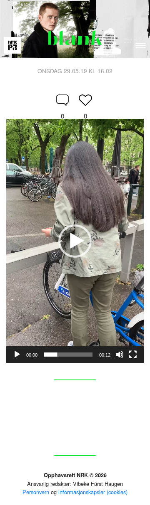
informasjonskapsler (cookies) (93, 492)
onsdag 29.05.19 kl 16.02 (75, 71)
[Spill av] (17, 354)
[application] (75, 241)
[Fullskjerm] (133, 354)
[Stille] (119, 354)
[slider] (68, 354)
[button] (75, 241)
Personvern (35, 492)
